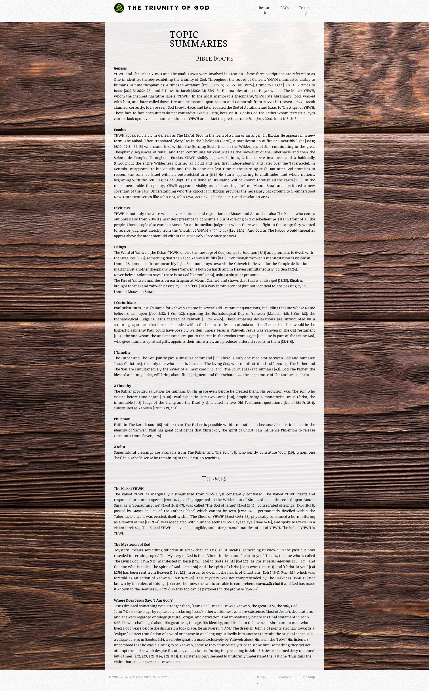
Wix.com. (161, 677)
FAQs (284, 8)
